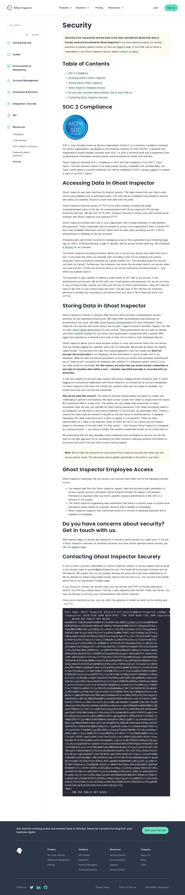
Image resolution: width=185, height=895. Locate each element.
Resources (114, 7)
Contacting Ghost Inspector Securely (88, 97)
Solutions (81, 7)
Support (121, 46)
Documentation (117, 860)
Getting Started (118, 855)
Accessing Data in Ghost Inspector (87, 77)
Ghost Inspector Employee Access (86, 87)
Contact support (149, 169)
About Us (145, 855)
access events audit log (140, 243)
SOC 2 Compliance (78, 73)
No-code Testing (56, 855)
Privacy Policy (103, 887)
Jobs (143, 865)
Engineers (83, 860)
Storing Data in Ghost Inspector (85, 82)
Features (64, 7)
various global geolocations (86, 329)
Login (156, 7)
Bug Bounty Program (93, 580)
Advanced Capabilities (59, 860)
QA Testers (84, 855)
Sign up (171, 7)
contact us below (129, 51)
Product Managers (88, 865)
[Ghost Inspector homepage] (19, 7)
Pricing (99, 7)
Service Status (117, 869)
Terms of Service (127, 887)
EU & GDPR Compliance (157, 887)
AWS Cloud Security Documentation (113, 322)
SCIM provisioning (88, 243)
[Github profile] (45, 888)
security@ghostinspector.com (103, 569)
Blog (143, 860)
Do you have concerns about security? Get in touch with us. (100, 92)
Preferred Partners (88, 869)
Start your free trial (155, 830)
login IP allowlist (110, 243)
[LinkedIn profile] (38, 888)
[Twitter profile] (31, 888)
